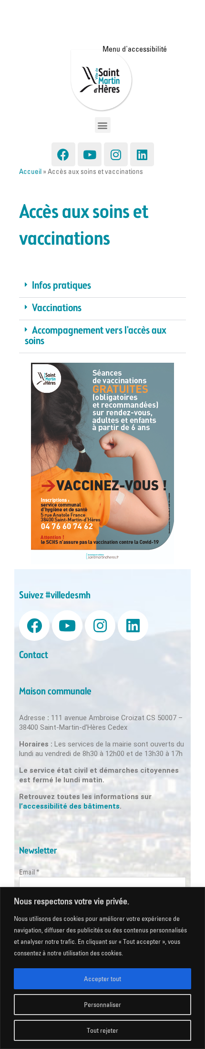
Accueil (30, 171)
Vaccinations (57, 308)
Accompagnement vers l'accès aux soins (95, 336)
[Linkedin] (142, 154)
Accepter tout (102, 978)
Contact (33, 655)
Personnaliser (102, 1004)
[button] (103, 125)
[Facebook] (63, 154)
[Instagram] (116, 154)
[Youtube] (90, 154)
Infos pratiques (61, 286)
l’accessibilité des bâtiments (69, 806)
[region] (102, 968)
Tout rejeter (102, 1030)
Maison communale (55, 691)
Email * (29, 871)
